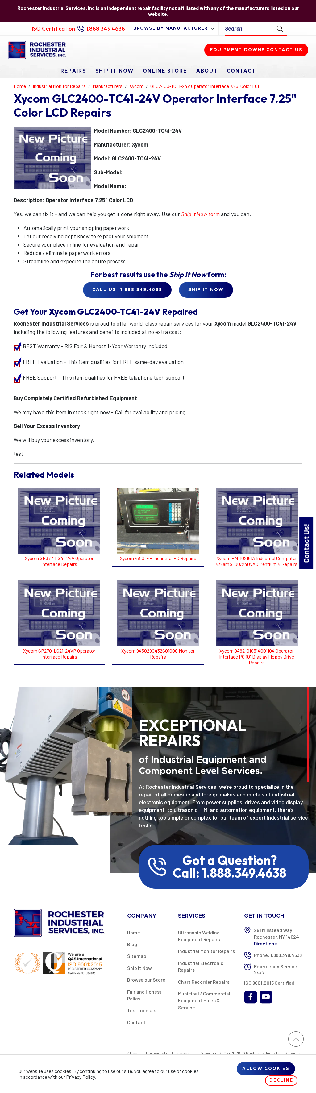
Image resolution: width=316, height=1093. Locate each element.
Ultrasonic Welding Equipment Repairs (199, 935)
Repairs (73, 71)
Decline (281, 1080)
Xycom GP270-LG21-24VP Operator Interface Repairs (59, 653)
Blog (132, 944)
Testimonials (141, 1010)
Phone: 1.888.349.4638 (278, 955)
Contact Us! (305, 543)
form (200, 213)
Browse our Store (146, 980)
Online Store (165, 71)
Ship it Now (206, 290)
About (207, 71)
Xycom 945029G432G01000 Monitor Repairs (158, 653)
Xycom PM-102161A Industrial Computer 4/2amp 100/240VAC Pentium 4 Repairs (256, 561)
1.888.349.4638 (105, 28)
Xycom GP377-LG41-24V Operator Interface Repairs (59, 561)
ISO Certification (53, 28)
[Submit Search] (280, 28)
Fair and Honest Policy (144, 995)
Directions (265, 943)
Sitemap (136, 956)
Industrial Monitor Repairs (206, 951)
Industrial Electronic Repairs (200, 966)
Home (133, 932)
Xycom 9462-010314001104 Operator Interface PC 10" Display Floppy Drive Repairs (256, 656)
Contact (241, 71)
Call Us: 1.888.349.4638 (127, 290)
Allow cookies (265, 1068)
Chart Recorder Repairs (204, 982)
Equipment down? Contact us (256, 50)
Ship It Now (114, 71)
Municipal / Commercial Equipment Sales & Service (204, 1000)
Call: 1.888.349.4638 (229, 873)
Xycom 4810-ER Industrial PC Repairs (158, 558)
